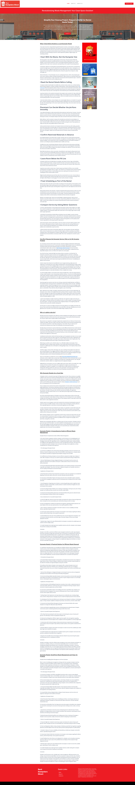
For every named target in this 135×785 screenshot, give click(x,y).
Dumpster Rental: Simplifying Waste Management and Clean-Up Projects (58, 655)
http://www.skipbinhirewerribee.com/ (69, 356)
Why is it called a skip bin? (48, 312)
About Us (73, 3)
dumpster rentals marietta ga (71, 381)
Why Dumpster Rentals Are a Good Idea (51, 373)
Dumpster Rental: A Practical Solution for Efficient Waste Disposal (59, 544)
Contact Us (79, 3)
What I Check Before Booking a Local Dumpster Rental (56, 43)
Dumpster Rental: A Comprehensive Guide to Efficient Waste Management (57, 431)
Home (68, 3)
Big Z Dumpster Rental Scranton (63, 247)
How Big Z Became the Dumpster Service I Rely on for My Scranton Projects (59, 239)
